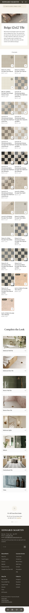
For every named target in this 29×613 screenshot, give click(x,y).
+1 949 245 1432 (9, 535)
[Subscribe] (25, 547)
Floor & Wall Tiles (5, 582)
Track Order (18, 556)
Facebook (18, 582)
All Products (4, 592)
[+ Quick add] (12, 65)
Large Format (4, 584)
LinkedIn (18, 587)
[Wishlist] (16, 609)
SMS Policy (18, 564)
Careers (3, 561)
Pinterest (18, 584)
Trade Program (4, 559)
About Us (3, 556)
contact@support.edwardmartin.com (13, 537)
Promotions (18, 569)
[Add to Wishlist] (12, 57)
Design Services (5, 566)
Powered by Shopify (15, 596)
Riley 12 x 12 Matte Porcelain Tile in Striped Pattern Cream (7, 93)
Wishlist (3, 564)
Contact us (18, 559)
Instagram (18, 579)
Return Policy (19, 561)
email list (19, 518)
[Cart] (12, 609)
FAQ (17, 572)
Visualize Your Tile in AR (6, 569)
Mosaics (3, 587)
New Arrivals (4, 579)
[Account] (21, 609)
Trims (2, 589)
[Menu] (8, 609)
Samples (18, 566)
